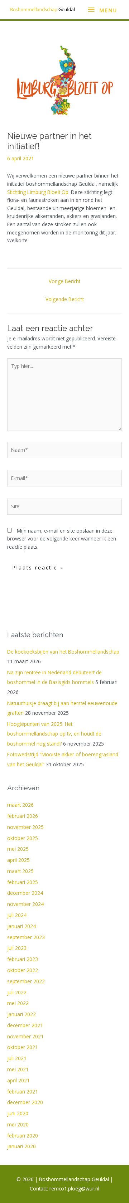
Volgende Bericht (65, 299)
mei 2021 (18, 1069)
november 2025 (25, 827)
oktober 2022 (22, 970)
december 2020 (25, 1102)
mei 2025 (18, 848)
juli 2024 (17, 915)
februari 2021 (22, 1091)
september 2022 (26, 981)
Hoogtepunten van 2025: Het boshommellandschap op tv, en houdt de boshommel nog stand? (54, 734)
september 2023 (26, 937)
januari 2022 (21, 1014)
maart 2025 (20, 871)
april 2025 (18, 860)
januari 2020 (21, 1146)
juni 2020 (17, 1113)
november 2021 (25, 1036)
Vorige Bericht (64, 281)
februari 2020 (22, 1135)
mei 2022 (18, 1003)
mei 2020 (18, 1124)
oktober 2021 (22, 1047)
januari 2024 (21, 926)
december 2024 (25, 892)
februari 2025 (22, 882)
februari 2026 (22, 815)
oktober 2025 (22, 838)
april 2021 (18, 1080)
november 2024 (25, 904)
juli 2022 (17, 992)
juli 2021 (17, 1058)
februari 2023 (22, 959)
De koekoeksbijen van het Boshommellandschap (63, 651)
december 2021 (25, 1025)
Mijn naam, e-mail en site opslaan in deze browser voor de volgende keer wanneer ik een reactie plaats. (61, 538)
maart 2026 (20, 804)
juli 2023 (17, 948)
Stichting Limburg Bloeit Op (37, 192)
